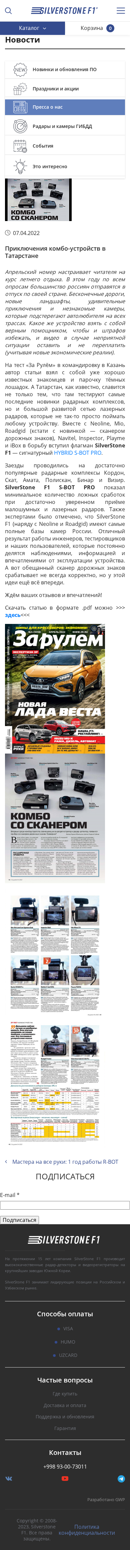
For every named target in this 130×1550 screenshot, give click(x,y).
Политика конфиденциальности (87, 1530)
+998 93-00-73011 (65, 1466)
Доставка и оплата (65, 1405)
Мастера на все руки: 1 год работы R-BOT (65, 1161)
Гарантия (65, 1428)
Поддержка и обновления (65, 1417)
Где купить (65, 1394)
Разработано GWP (106, 1499)
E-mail (10, 1195)
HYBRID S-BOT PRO (77, 452)
